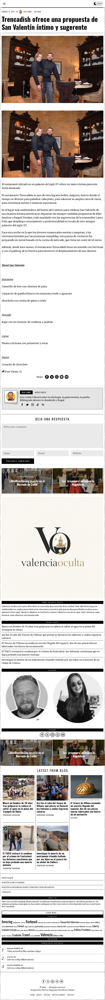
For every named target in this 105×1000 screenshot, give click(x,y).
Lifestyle (13, 930)
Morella (26, 930)
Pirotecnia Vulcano (62, 930)
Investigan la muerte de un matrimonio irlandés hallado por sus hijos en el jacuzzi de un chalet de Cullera (52, 857)
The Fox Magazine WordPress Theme (58, 990)
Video (61, 935)
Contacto (6, 892)
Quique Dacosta (95, 930)
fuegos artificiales (29, 926)
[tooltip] (47, 377)
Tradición (16, 935)
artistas (23, 922)
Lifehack (5, 930)
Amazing (7, 921)
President (86, 930)
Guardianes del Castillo (72, 926)
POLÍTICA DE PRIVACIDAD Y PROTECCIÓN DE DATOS (28, 887)
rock (101, 930)
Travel (26, 934)
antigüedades (16, 922)
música (31, 930)
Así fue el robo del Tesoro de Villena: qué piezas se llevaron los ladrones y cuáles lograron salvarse (52, 807)
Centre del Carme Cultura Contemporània (49, 922)
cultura (97, 922)
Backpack (31, 921)
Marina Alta (20, 930)
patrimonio (54, 930)
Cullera (92, 922)
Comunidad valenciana (11, 815)
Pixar (69, 930)
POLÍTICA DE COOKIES (13, 882)
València (56, 935)
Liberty (95, 926)
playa (72, 930)
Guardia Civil (61, 926)
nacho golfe (47, 930)
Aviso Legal (7, 878)
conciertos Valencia (85, 922)
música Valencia (39, 930)
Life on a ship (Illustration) (20, 959)
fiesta (15, 926)
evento (3, 926)
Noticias (37, 12)
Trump (32, 936)
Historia (74, 818)
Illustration (89, 926)
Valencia (46, 934)
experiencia (9, 926)
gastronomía (39, 926)
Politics (77, 930)
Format (21, 926)
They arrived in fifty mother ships (24, 951)
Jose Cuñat (27, 12)
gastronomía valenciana (50, 926)
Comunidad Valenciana (69, 922)
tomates (4, 936)
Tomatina (9, 936)
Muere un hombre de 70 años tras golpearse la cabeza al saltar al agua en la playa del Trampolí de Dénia (18, 807)
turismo (37, 935)
